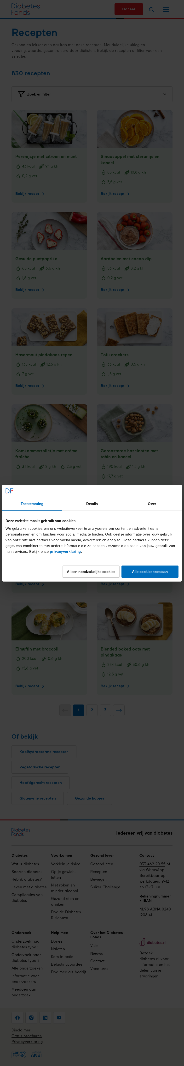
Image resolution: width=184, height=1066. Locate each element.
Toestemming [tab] (32, 504)
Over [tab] (152, 504)
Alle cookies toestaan (150, 572)
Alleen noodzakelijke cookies (91, 572)
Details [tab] (92, 504)
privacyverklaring (65, 551)
